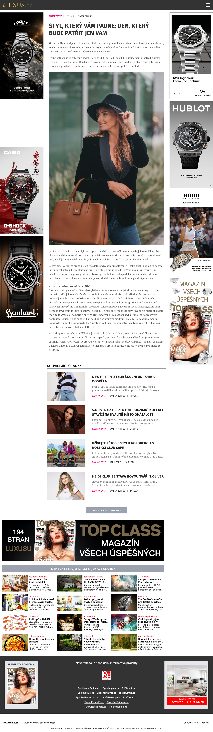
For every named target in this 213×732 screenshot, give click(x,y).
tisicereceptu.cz (36, 636)
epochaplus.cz (91, 616)
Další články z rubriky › (106, 510)
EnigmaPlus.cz (86, 692)
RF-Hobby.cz (203, 722)
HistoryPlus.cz (127, 692)
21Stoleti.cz (128, 688)
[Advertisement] (21, 123)
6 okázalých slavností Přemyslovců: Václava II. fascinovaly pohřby (41, 600)
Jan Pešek (115, 462)
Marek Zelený (85, 16)
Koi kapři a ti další (39, 619)
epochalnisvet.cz (146, 636)
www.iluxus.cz (10, 722)
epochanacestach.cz (93, 577)
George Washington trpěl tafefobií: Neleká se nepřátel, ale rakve (96, 620)
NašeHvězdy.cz (111, 697)
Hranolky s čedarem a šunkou (41, 640)
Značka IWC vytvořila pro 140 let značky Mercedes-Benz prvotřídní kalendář (150, 600)
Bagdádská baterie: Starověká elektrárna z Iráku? (150, 640)
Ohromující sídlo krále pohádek (38, 580)
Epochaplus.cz (111, 688)
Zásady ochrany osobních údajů (39, 722)
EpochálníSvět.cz (106, 692)
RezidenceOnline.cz (89, 688)
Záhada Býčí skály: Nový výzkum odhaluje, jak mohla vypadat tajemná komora (95, 640)
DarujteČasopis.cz (96, 706)
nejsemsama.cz (91, 597)
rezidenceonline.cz (38, 577)
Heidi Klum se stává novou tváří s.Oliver (128, 476)
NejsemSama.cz (118, 706)
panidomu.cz (35, 616)
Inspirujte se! (187, 700)
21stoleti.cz (143, 577)
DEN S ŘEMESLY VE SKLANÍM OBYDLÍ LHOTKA (94, 580)
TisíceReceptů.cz (94, 702)
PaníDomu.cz (130, 697)
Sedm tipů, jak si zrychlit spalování (94, 600)
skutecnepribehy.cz (147, 616)
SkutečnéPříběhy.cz (117, 702)
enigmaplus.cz (91, 636)
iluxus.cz (142, 597)
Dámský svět (55, 16)
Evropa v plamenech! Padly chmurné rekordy (150, 580)
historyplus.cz (36, 597)
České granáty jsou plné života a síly (149, 620)
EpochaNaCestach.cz (88, 697)
